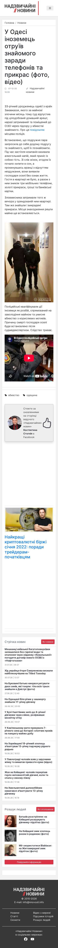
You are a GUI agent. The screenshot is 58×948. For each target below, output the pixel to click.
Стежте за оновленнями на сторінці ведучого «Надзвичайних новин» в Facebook (32, 423)
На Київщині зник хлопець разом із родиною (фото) (34, 832)
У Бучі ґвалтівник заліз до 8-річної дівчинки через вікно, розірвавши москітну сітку (25, 715)
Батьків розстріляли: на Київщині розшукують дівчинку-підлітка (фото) (34, 819)
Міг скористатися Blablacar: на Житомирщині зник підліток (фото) (35, 848)
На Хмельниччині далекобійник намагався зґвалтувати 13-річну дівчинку (24, 790)
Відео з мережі (42, 912)
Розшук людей (41, 919)
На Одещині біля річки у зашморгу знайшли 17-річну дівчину (25, 700)
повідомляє (37, 129)
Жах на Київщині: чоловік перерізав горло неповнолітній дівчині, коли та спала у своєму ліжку (26, 775)
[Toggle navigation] (50, 8)
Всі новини (48, 641)
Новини (21, 22)
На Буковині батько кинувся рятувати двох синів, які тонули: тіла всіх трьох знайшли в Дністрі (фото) (27, 686)
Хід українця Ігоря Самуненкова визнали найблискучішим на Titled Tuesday (29, 672)
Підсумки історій (43, 916)
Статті (14, 916)
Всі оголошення (45, 809)
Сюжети (15, 919)
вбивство (13, 395)
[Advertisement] (29, 474)
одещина (32, 395)
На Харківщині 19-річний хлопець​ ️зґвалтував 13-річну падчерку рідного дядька (27, 746)
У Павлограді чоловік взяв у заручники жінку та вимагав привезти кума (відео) (28, 761)
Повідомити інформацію (29, 862)
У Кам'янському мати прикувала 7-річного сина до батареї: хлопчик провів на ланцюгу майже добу (28, 730)
